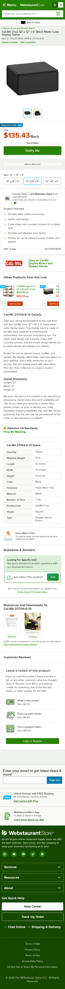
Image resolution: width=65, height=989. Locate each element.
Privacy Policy (40, 592)
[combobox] (32, 13)
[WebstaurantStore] (32, 833)
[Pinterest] (42, 854)
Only (6, 130)
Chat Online (16, 927)
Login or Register (32, 741)
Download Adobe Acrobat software (20, 644)
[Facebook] (23, 854)
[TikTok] (33, 854)
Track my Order (32, 917)
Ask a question (28, 42)
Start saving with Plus (26, 800)
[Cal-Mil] (14, 263)
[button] (27, 113)
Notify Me (32, 150)
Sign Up (54, 780)
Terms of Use (23, 592)
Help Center (32, 906)
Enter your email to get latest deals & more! (32, 772)
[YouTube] (14, 854)
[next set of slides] (62, 295)
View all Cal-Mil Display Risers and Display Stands (41, 263)
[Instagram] (5, 854)
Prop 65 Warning (15, 432)
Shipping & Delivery (46, 927)
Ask (53, 577)
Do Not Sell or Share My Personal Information (32, 967)
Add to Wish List (32, 164)
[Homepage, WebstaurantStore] (32, 5)
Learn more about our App (29, 819)
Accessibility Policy (32, 961)
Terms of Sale (32, 944)
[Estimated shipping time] (15, 203)
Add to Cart (15, 303)
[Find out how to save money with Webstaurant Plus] (3, 287)
